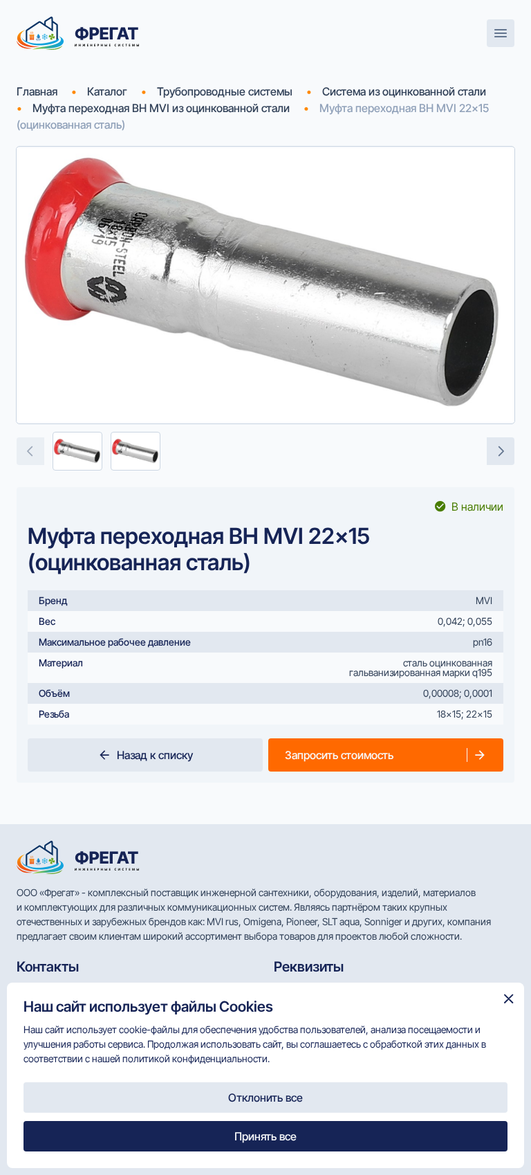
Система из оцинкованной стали (404, 91)
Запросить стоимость (339, 755)
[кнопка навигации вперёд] (500, 451)
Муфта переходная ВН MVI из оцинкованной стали (161, 108)
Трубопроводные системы (224, 91)
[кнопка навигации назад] (30, 451)
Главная (37, 91)
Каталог (107, 91)
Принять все (265, 1136)
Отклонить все (265, 1097)
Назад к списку (155, 755)
